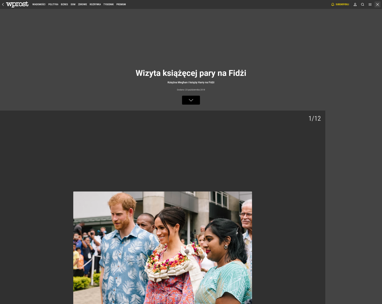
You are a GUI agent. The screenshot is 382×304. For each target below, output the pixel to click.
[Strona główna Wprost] (17, 4)
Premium (121, 4)
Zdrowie (82, 4)
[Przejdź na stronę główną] (3, 4)
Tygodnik (108, 4)
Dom (73, 4)
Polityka (53, 4)
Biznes (64, 4)
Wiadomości (38, 4)
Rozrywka (95, 4)
